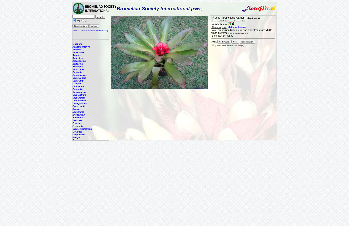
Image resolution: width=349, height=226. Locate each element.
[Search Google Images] (229, 24)
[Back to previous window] (212, 17)
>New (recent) (102, 31)
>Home (76, 31)
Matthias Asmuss (237, 27)
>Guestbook (90, 31)
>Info (82, 31)
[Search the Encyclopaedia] (233, 24)
